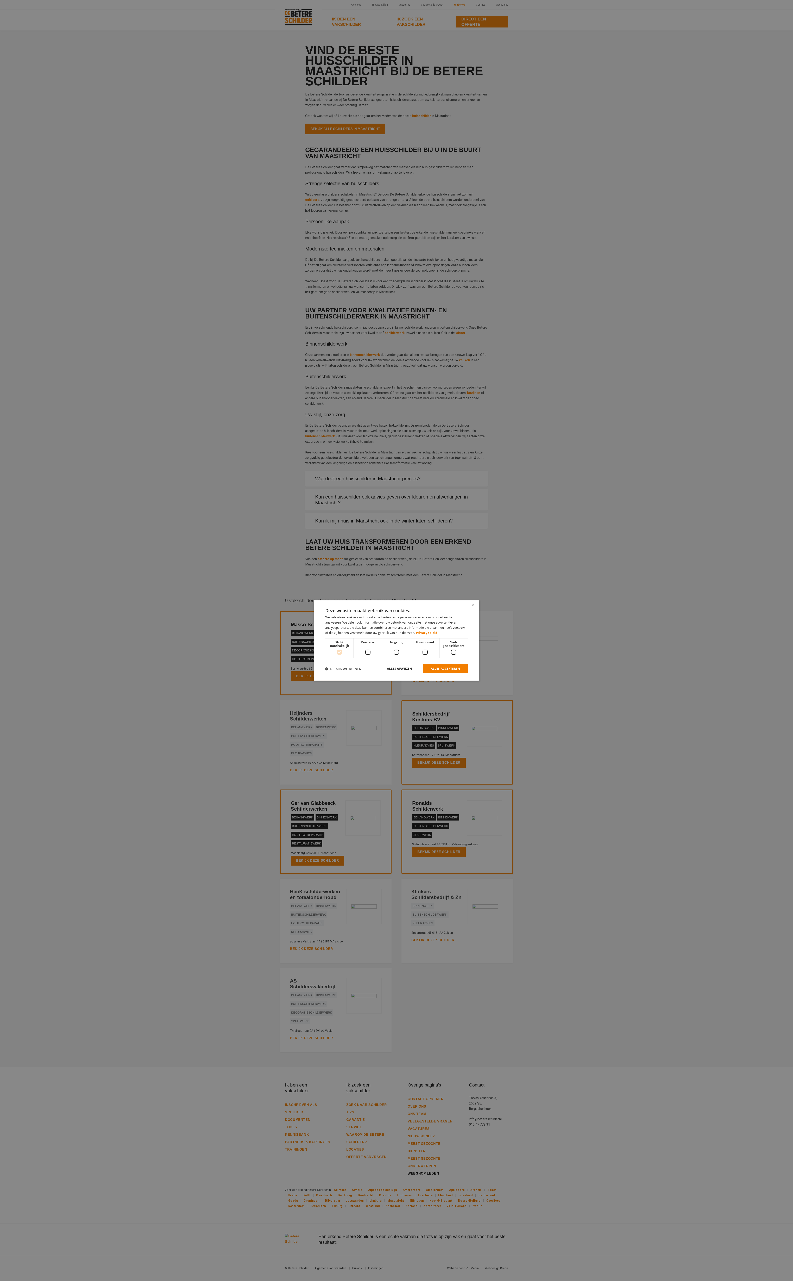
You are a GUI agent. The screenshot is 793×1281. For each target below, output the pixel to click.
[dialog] (396, 640)
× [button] (472, 605)
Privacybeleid (426, 633)
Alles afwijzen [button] (399, 668)
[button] (343, 669)
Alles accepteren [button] (445, 668)
